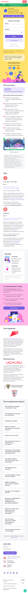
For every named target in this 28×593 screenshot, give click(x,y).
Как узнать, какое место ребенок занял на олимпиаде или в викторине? (12, 511)
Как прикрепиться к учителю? (10, 468)
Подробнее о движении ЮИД (16, 199)
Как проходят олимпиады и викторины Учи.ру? (12, 407)
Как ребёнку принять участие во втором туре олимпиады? (11, 460)
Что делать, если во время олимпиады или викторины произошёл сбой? (13, 451)
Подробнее (17, 241)
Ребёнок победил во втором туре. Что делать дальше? (12, 483)
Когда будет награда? (11, 421)
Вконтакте (4, 573)
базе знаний (14, 537)
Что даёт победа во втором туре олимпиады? (12, 475)
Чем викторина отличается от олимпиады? (12, 530)
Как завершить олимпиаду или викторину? (12, 414)
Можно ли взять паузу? (11, 435)
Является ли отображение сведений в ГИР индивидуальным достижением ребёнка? (12, 501)
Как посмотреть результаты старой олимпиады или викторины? (10, 521)
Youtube (14, 573)
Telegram (7, 573)
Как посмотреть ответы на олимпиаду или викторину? (12, 442)
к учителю (14, 226)
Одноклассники (10, 573)
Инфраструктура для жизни (15, 338)
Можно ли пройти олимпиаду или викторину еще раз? (12, 428)
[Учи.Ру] (5, 1)
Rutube (17, 573)
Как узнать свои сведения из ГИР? (12, 491)
